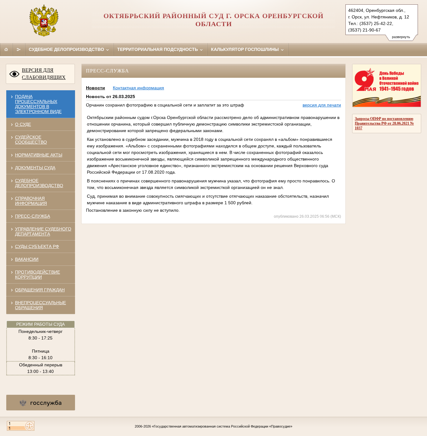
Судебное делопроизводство (67, 49)
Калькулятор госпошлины (245, 49)
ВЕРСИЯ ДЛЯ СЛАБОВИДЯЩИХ (44, 73)
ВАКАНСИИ (26, 259)
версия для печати (322, 104)
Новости (95, 87)
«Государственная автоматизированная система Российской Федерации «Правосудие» (222, 426)
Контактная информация (138, 87)
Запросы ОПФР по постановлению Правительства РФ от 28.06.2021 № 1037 (384, 123)
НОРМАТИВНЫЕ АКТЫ (38, 154)
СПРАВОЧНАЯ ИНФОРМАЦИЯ (31, 201)
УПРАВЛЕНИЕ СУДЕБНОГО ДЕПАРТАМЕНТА (43, 231)
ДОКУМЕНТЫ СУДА (35, 167)
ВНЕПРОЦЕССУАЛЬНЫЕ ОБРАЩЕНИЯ (40, 305)
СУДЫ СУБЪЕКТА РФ (37, 246)
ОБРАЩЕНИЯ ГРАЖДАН (40, 289)
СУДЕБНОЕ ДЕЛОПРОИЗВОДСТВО (39, 183)
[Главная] (6, 49)
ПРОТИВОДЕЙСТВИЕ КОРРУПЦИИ (37, 275)
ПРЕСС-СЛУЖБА (32, 216)
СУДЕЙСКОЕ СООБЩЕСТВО (31, 140)
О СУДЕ (23, 124)
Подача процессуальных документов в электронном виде (38, 104)
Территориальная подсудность (158, 49)
